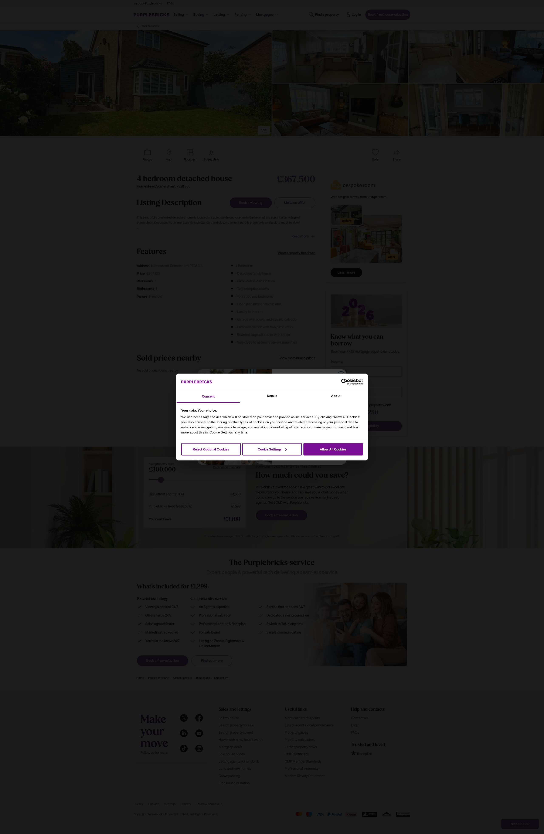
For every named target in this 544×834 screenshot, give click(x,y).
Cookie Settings (270, 449)
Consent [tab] (208, 396)
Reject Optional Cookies (211, 449)
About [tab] (335, 396)
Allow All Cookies (333, 449)
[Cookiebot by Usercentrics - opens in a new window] (344, 381)
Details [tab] (272, 396)
